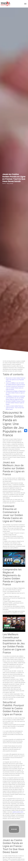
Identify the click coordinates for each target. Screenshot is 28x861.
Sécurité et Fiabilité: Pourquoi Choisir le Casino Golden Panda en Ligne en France (15, 402)
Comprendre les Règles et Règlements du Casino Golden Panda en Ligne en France (15, 392)
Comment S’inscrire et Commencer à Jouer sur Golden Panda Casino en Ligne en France (15, 388)
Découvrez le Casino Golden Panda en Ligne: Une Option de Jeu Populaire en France (15, 379)
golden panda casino (18, 812)
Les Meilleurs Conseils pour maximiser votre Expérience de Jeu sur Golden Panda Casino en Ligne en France (15, 397)
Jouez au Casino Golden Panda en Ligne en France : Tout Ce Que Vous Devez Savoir (15, 407)
